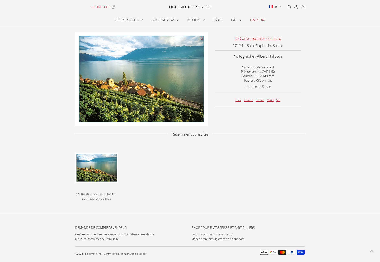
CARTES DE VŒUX (163, 20)
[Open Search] (289, 7)
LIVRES (217, 20)
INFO (235, 20)
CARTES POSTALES (127, 20)
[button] (274, 6)
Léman (260, 100)
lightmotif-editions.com (229, 239)
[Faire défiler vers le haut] (372, 251)
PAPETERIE (194, 20)
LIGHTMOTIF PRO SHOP (190, 6)
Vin (278, 100)
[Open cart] (303, 7)
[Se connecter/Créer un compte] (296, 7)
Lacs (238, 100)
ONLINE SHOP (100, 7)
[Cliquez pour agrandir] (201, 38)
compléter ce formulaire (103, 239)
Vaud (270, 100)
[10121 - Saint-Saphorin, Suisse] (96, 167)
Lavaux (248, 100)
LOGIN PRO (257, 20)
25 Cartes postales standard (258, 38)
